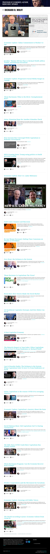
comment (6, 72)
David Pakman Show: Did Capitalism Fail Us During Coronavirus (23, 427)
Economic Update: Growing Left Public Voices (21, 500)
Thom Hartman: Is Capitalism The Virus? (19, 275)
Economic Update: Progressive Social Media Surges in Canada (24, 79)
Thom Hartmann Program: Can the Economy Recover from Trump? (24, 464)
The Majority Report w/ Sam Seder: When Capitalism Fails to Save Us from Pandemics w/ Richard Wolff (23, 348)
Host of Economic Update (25, 25)
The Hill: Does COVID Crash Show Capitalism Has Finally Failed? (22, 445)
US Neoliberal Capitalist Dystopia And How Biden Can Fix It (24, 310)
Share (12, 54)
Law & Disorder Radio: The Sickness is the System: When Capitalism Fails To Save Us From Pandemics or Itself (24, 367)
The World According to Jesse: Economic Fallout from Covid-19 (24, 517)
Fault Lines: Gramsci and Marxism (17, 222)
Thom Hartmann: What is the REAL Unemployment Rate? (23, 97)
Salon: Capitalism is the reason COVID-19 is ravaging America (24, 392)
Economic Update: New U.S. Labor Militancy (20, 176)
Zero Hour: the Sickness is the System (18, 259)
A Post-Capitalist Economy (14, 332)
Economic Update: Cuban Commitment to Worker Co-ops (24, 43)
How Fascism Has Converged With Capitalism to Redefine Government (22, 138)
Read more (34, 65)
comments (6, 112)
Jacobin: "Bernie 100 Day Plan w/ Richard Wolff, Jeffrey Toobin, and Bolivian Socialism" (24, 61)
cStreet (45, 552)
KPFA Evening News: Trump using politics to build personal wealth (23, 155)
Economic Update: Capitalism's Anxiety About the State (25, 409)
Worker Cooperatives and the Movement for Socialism (24, 483)
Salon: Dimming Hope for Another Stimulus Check (23, 119)
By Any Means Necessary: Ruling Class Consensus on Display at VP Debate (23, 240)
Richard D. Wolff (14, 10)
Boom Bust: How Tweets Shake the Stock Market (22, 294)
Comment (7, 54)
